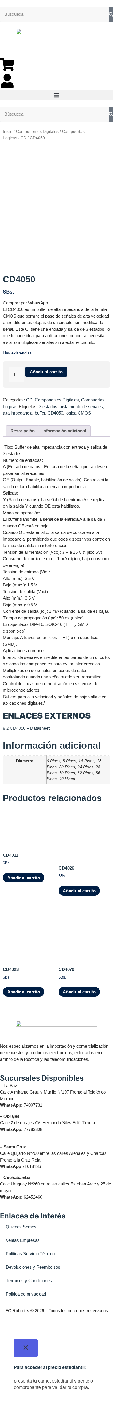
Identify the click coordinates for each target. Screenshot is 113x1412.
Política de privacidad (26, 1293)
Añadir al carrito (46, 371)
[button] (56, 95)
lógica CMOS (78, 412)
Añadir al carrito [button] (23, 877)
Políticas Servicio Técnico (30, 1253)
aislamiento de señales (81, 406)
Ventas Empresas (23, 1240)
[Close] (26, 1348)
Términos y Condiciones (29, 1280)
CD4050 (55, 412)
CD (23, 138)
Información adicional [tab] (64, 430)
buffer (40, 412)
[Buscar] (111, 14)
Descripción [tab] (22, 430)
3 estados (48, 406)
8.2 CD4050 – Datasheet (26, 728)
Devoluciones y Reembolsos (33, 1267)
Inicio (7, 131)
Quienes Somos (21, 1226)
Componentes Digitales (37, 131)
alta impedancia (17, 412)
